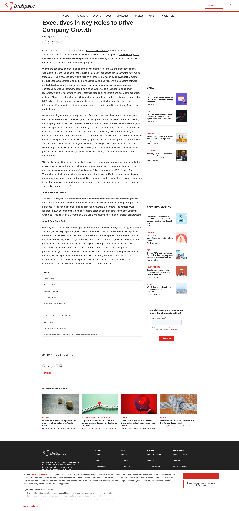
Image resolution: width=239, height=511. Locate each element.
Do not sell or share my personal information (201, 484)
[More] (71, 16)
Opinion (150, 233)
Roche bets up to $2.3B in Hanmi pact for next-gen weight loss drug (160, 139)
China (149, 284)
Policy (124, 417)
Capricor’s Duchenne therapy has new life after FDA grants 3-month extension (160, 99)
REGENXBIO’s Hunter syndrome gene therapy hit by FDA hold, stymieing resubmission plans (159, 116)
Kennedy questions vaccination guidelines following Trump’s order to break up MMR (159, 156)
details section (108, 499)
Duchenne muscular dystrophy (96, 417)
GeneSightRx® (49, 227)
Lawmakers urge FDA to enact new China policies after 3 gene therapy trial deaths (138, 422)
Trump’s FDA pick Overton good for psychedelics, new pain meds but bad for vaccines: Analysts (160, 255)
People (47, 373)
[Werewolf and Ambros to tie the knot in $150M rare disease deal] (178, 404)
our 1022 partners (39, 475)
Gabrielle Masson (149, 428)
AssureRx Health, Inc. (97, 50)
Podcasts (82, 16)
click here (69, 263)
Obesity (150, 134)
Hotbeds (139, 16)
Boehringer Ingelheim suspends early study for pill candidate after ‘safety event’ (59, 422)
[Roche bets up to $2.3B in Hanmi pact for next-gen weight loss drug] (181, 138)
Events (97, 16)
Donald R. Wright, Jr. (129, 54)
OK (201, 476)
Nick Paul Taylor (152, 277)
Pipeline (46, 417)
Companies (123, 16)
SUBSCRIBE (214, 6)
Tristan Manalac (152, 144)
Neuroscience (153, 267)
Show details (29, 506)
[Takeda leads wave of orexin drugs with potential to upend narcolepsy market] (181, 271)
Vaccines (151, 151)
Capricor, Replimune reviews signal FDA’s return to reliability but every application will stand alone (159, 220)
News (66, 16)
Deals (163, 417)
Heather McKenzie (153, 104)
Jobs (109, 16)
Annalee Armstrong (153, 294)
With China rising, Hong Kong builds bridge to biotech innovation (159, 289)
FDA (148, 94)
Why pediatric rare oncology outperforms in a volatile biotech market (160, 238)
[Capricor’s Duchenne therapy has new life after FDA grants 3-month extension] (181, 99)
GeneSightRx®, (50, 73)
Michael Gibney (188, 426)
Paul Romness (152, 243)
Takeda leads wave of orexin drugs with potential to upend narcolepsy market (159, 272)
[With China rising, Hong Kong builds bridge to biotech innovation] (181, 288)
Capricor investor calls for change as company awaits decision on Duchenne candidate (99, 422)
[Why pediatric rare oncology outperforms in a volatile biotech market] (181, 237)
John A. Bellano (126, 58)
